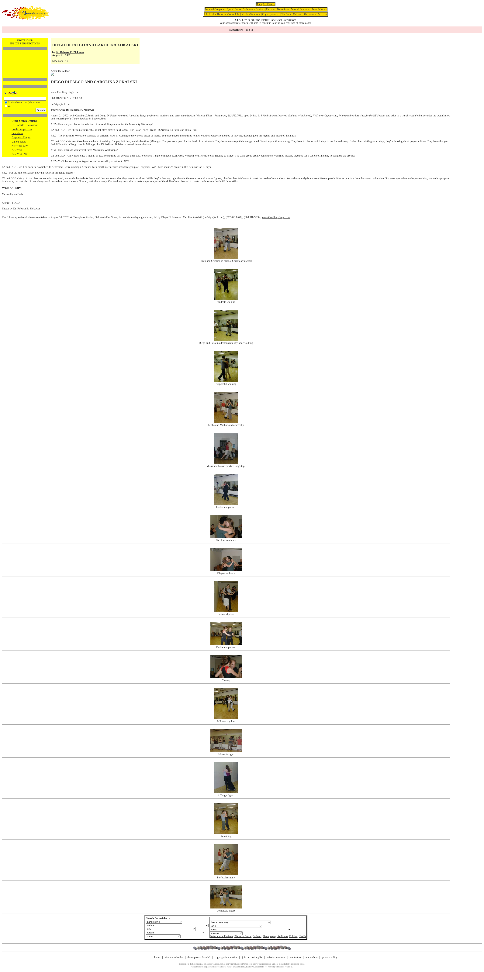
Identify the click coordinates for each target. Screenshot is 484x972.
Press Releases (319, 9)
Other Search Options (24, 120)
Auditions (282, 936)
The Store (286, 14)
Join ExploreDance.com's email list (222, 14)
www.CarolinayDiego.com (65, 92)
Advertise (322, 14)
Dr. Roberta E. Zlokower (25, 125)
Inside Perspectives (22, 129)
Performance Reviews (253, 9)
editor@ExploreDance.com (251, 966)
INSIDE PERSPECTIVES (25, 43)
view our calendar (174, 957)
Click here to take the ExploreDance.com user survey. (265, 20)
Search (271, 4)
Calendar (297, 14)
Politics (293, 936)
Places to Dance (242, 936)
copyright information (226, 957)
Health (302, 936)
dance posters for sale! (199, 957)
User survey (310, 14)
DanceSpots (283, 9)
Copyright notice (271, 14)
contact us (295, 957)
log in (249, 29)
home (157, 957)
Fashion (257, 936)
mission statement (276, 957)
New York (17, 150)
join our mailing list (252, 957)
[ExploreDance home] (25, 18)
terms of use (312, 957)
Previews (270, 9)
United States (19, 141)
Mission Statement (251, 14)
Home (259, 4)
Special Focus (234, 9)
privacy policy (329, 957)
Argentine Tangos (21, 137)
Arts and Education (300, 9)
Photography (269, 936)
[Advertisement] (25, 57)
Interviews (17, 133)
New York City (20, 145)
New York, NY (20, 154)
